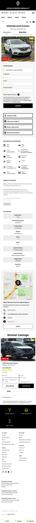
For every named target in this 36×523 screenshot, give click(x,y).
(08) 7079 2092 (9, 494)
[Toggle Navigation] (33, 12)
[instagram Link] (6, 472)
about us (21, 450)
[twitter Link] (11, 472)
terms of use (22, 460)
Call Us (18, 326)
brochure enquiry (6, 466)
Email (5, 81)
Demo (3, 17)
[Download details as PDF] (33, 22)
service (21, 435)
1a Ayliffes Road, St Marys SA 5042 (18, 314)
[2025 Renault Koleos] (18, 349)
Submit (18, 106)
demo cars (4, 454)
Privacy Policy (27, 100)
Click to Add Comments (10, 94)
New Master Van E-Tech (8, 444)
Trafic (3, 439)
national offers (6, 450)
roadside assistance (24, 442)
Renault (10, 17)
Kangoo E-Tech (6, 437)
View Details (10, 386)
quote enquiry (5, 468)
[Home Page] (18, 3)
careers (21, 452)
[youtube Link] (8, 472)
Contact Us (26, 386)
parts (20, 437)
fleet (3, 459)
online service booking (25, 439)
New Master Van (6, 442)
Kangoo (4, 435)
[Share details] (30, 22)
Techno (24, 17)
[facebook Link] (3, 472)
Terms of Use (16, 101)
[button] (18, 48)
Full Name (6, 74)
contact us (22, 447)
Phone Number (8, 87)
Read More (7, 204)
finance (4, 461)
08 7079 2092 (11, 310)
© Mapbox (29, 299)
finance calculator (7, 464)
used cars (4, 457)
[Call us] (27, 22)
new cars (4, 452)
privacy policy (23, 458)
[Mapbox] (8, 298)
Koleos (17, 17)
